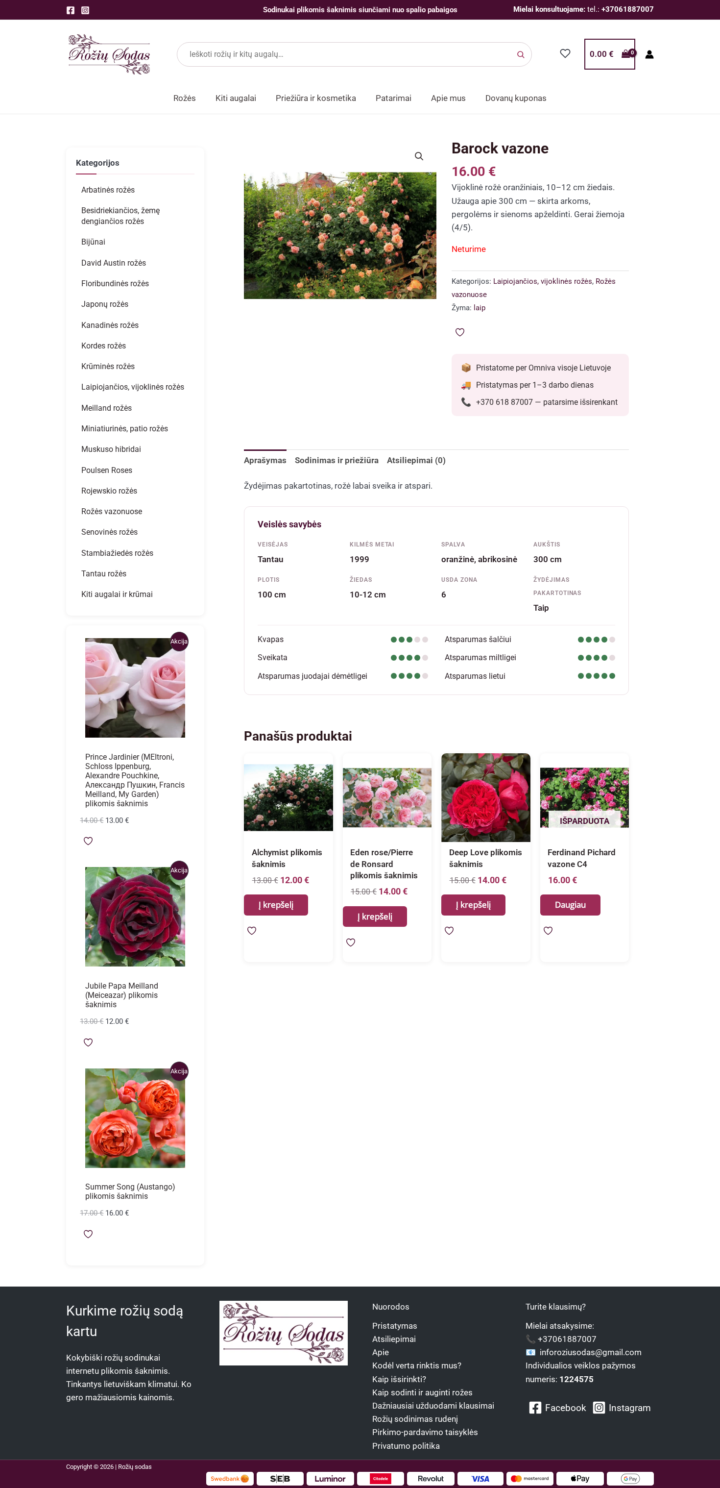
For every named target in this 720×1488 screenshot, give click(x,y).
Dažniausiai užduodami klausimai (433, 1406)
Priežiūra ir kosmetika (316, 98)
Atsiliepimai (394, 1339)
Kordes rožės (103, 345)
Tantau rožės (103, 573)
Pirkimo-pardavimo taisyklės (425, 1432)
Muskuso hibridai (111, 449)
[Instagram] (85, 10)
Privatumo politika (406, 1446)
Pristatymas (394, 1326)
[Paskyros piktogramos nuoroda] (649, 54)
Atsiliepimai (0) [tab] (416, 460)
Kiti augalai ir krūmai (117, 594)
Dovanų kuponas (516, 98)
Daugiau (570, 904)
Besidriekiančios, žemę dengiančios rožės (120, 216)
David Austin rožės (113, 263)
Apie (380, 1352)
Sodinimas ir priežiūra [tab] (337, 460)
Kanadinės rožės (110, 325)
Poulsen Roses (106, 470)
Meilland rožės (106, 408)
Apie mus (448, 98)
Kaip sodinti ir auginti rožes (422, 1392)
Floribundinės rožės (115, 283)
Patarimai (393, 98)
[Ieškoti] (520, 54)
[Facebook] (70, 10)
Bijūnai (93, 242)
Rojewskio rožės (109, 491)
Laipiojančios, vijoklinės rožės (132, 387)
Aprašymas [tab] (265, 460)
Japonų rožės (104, 304)
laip (479, 307)
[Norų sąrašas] (565, 53)
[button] (419, 156)
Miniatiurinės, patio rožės (124, 428)
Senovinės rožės (109, 532)
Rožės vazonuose (111, 511)
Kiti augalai (236, 98)
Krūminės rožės (108, 366)
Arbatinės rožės (108, 190)
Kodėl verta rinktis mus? (416, 1365)
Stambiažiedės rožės (117, 553)
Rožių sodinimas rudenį (415, 1419)
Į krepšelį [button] (276, 904)
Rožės (184, 98)
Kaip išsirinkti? (399, 1379)
